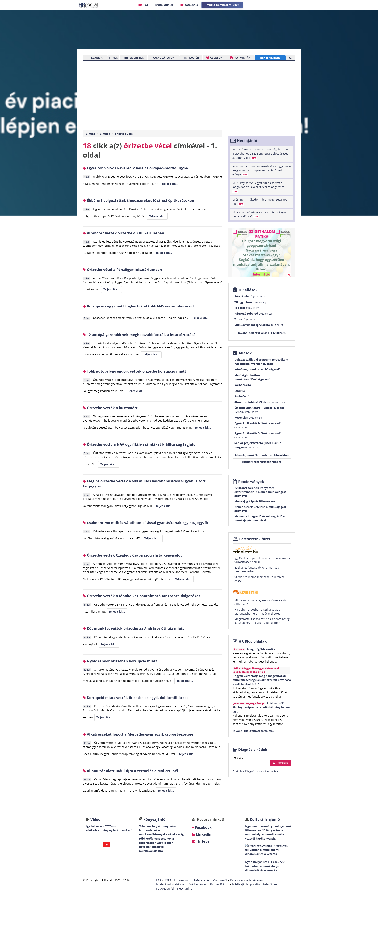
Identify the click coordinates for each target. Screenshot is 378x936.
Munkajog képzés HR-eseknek (254, 501)
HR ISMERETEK (134, 58)
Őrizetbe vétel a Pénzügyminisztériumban (124, 269)
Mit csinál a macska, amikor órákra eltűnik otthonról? (262, 602)
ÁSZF (167, 880)
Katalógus (189, 5)
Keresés (238, 757)
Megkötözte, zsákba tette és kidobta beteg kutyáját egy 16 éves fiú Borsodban (262, 621)
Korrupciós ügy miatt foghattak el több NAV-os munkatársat (140, 306)
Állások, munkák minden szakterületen (262, 455)
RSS (158, 880)
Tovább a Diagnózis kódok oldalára (255, 771)
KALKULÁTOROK (163, 58)
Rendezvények (251, 481)
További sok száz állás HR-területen (262, 333)
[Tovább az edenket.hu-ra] (262, 549)
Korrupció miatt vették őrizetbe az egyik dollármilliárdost (138, 697)
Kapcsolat (236, 880)
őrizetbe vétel (124, 134)
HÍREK (113, 58)
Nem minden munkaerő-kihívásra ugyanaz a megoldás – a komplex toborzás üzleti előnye (261, 170)
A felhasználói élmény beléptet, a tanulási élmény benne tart (261, 707)
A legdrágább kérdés (261, 649)
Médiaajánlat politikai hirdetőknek (254, 884)
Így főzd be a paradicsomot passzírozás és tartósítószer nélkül (262, 560)
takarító (240, 390)
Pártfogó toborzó (253, 313)
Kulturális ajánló (264, 819)
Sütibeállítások (219, 884)
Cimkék (105, 134)
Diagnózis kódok (252, 749)
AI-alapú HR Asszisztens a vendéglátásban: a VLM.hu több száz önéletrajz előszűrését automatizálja (260, 154)
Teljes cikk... (170, 184)
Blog (143, 5)
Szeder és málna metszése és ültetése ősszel (259, 579)
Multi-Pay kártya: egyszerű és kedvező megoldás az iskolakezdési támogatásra (258, 187)
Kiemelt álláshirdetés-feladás (261, 461)
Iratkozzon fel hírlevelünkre (174, 888)
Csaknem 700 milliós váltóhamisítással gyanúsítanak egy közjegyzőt (147, 522)
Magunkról (220, 880)
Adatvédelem (255, 880)
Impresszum (182, 880)
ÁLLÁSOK (215, 58)
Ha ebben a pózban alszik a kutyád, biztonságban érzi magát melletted (257, 611)
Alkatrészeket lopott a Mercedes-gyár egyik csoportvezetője (139, 734)
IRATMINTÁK (241, 58)
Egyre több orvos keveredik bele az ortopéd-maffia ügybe (137, 168)
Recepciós (248, 417)
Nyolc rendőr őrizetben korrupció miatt (121, 661)
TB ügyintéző (250, 302)
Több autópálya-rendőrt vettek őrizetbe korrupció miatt (136, 371)
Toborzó (246, 308)
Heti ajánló (247, 140)
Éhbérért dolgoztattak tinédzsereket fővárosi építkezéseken (140, 200)
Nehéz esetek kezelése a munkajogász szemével (260, 509)
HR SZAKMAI (95, 58)
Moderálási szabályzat (170, 884)
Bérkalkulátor (164, 5)
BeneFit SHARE (270, 58)
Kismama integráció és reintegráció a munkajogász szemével (259, 518)
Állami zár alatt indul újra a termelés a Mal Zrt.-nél (132, 770)
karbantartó (242, 385)
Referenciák (201, 880)
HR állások (248, 289)
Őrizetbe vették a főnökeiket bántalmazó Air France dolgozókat (143, 596)
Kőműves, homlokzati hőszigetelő (257, 369)
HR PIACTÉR (191, 58)
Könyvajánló (154, 819)
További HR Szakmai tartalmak (253, 731)
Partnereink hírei (254, 538)
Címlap (90, 134)
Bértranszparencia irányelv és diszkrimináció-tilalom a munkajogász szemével (260, 492)
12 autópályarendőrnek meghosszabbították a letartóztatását (141, 334)
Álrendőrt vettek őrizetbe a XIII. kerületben (125, 233)
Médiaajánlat (197, 884)
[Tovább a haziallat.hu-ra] (262, 592)
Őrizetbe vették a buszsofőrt (112, 407)
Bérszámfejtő (250, 296)
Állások (245, 353)
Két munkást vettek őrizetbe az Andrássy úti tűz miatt (135, 628)
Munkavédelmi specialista (259, 325)
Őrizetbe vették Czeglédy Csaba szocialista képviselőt (134, 555)
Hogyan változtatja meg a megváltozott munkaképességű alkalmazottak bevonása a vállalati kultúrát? (262, 680)
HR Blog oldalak (253, 641)
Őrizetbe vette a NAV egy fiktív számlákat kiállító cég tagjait (140, 444)
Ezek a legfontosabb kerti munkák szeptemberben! (256, 569)
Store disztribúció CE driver (259, 402)
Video (95, 819)
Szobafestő (241, 396)
